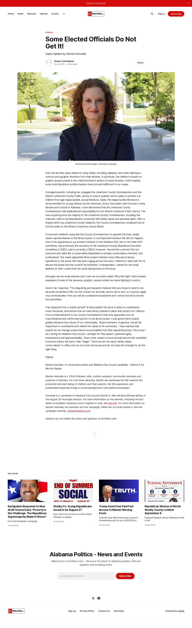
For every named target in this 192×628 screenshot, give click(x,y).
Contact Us (104, 611)
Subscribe (176, 14)
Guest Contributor (64, 61)
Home (11, 13)
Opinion (44, 13)
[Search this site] (152, 14)
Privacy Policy (87, 611)
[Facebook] (98, 598)
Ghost (181, 611)
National (31, 13)
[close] (188, 3)
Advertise (119, 611)
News (20, 13)
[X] (93, 598)
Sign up (72, 611)
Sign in (161, 13)
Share (140, 62)
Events (55, 13)
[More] (64, 14)
